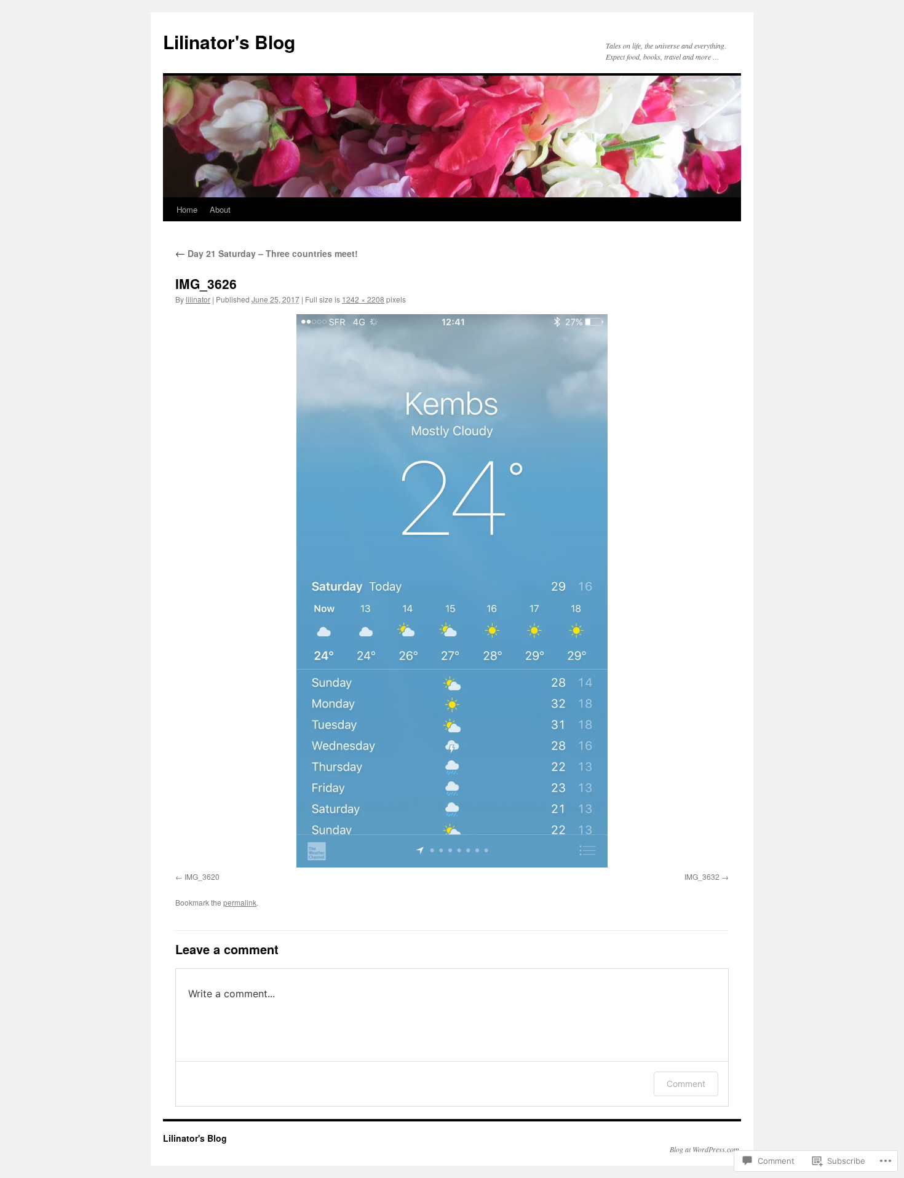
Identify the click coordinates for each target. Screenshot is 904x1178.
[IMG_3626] (452, 591)
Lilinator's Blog (229, 41)
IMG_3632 (702, 876)
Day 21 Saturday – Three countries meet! (266, 253)
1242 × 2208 (363, 299)
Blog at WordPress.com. (705, 1149)
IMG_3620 (202, 876)
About (220, 209)
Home (186, 209)
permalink (239, 902)
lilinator (198, 299)
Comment (686, 1083)
